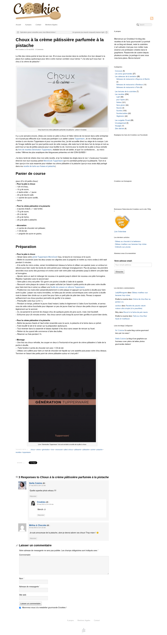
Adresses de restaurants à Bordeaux (129, 84)
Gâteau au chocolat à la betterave (128, 241)
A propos (28, 25)
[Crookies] (83, 11)
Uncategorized (120, 123)
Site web (22, 594)
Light (118, 97)
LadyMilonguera (121, 292)
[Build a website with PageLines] (83, 630)
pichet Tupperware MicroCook (44, 256)
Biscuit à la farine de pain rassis (135, 312)
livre (52, 449)
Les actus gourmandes (123, 73)
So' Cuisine (119, 330)
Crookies (21, 49)
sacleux (118, 305)
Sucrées (119, 110)
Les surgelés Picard (122, 120)
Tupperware (80, 138)
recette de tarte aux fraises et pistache (39, 166)
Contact (38, 25)
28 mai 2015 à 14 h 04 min (45, 504)
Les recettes (119, 94)
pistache (99, 449)
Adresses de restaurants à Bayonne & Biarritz (133, 79)
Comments (39, 49)
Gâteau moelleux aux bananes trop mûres (131, 244)
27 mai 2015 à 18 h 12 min (37, 485)
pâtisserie (77, 449)
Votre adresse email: (123, 260)
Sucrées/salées (121, 113)
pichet (93, 449)
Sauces (119, 108)
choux (33, 449)
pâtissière (86, 449)
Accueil (18, 25)
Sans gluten (120, 105)
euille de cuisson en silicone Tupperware (68, 287)
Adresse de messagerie (29, 586)
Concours (118, 71)
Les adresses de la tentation (125, 76)
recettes (18, 452)
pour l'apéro (120, 99)
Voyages (118, 125)
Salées (118, 102)
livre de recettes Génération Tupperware (35, 149)
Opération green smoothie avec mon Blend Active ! (38, 32)
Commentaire (24, 554)
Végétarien (120, 116)
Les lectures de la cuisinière (125, 91)
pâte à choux (68, 449)
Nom (21, 578)
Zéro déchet (119, 128)
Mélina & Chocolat (37, 525)
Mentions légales (51, 25)
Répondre (33, 496)
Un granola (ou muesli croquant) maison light (88, 32)
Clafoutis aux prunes (123, 247)
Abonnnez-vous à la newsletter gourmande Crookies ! (44, 607)
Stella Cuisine (35, 483)
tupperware (27, 452)
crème (38, 449)
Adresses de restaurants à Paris (128, 87)
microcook (59, 449)
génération (46, 449)
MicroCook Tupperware (53, 160)
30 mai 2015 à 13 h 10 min (37, 527)
